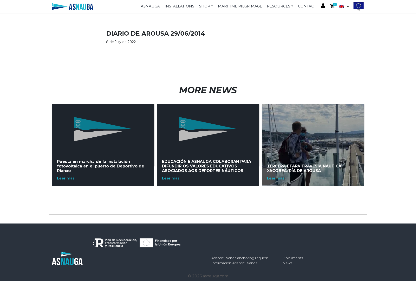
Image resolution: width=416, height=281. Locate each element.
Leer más (65, 178)
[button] (333, 6)
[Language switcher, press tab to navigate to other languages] (345, 6)
